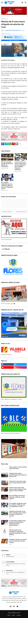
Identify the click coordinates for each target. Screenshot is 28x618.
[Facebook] (2, 144)
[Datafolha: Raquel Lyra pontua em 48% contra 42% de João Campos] (4, 541)
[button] (2, 2)
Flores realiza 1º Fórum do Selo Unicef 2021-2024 (18, 467)
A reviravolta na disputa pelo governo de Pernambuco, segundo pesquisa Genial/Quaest (17, 523)
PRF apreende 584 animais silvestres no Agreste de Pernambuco (7, 164)
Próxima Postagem (21, 211)
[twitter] (20, 364)
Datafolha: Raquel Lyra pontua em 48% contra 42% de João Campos (18, 541)
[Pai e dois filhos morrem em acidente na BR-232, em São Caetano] (4, 497)
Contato (19, 615)
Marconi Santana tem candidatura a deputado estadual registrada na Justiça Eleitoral (17, 532)
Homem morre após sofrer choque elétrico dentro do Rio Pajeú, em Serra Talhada (17, 489)
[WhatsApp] (9, 144)
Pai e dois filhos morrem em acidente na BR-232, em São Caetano (17, 497)
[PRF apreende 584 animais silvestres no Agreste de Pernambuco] (7, 157)
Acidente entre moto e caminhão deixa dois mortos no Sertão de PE (18, 475)
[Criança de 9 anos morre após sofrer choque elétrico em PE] (4, 483)
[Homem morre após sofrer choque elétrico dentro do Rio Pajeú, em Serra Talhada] (4, 489)
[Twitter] (6, 144)
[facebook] (7, 364)
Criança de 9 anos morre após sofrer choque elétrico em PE (17, 482)
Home (8, 615)
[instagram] (20, 367)
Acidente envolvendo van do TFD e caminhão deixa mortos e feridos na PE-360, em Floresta (17, 514)
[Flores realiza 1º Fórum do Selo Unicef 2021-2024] (4, 468)
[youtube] (7, 367)
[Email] (16, 144)
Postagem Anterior (7, 211)
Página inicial (4, 18)
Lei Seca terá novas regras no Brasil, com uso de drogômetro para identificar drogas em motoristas (20, 165)
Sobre (13, 615)
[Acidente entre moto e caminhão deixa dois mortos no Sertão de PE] (4, 475)
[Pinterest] (13, 144)
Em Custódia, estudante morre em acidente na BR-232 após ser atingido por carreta (7, 185)
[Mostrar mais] (20, 144)
